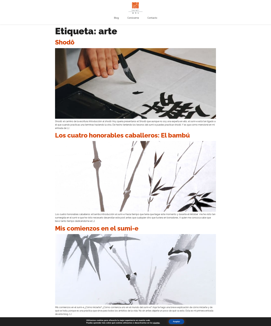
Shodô (64, 42)
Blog (116, 18)
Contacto (152, 18)
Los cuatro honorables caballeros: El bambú (122, 135)
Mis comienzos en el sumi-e (96, 228)
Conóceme (133, 18)
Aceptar (176, 321)
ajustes (156, 323)
